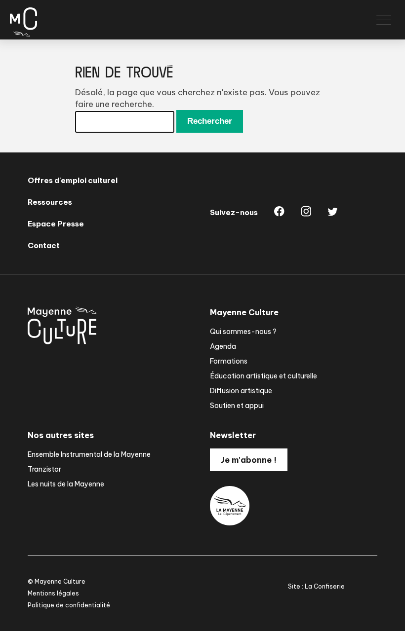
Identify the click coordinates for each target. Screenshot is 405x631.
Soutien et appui (237, 405)
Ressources (50, 202)
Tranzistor (44, 469)
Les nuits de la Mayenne (66, 484)
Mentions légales (53, 593)
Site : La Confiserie (316, 586)
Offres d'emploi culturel (73, 180)
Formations (228, 361)
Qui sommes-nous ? (243, 331)
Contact (44, 245)
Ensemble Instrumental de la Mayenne (89, 454)
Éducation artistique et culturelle (263, 375)
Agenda (223, 346)
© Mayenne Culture (56, 581)
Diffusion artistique (241, 390)
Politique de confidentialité (69, 605)
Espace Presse (56, 223)
